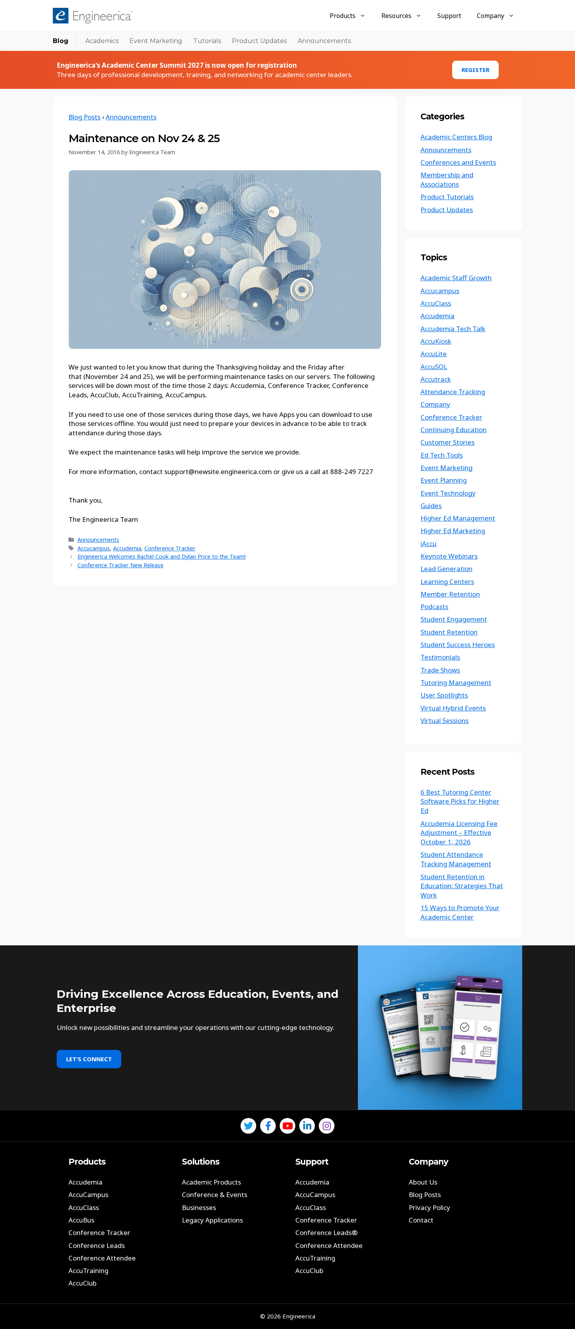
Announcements (324, 41)
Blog (60, 41)
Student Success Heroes (457, 644)
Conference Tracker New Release (120, 565)
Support (449, 15)
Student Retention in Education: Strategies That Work (461, 886)
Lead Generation (446, 568)
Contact (421, 1219)
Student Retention (449, 632)
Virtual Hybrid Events (453, 707)
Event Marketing (155, 41)
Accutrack (435, 379)
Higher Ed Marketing (452, 530)
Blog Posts (84, 116)
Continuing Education (453, 429)
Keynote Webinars (449, 556)
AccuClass (435, 303)
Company (490, 15)
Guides (431, 505)
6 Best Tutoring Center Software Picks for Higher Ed (460, 801)
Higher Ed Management (457, 518)
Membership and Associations (446, 179)
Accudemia (127, 548)
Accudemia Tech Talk (452, 328)
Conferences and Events (458, 162)
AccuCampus (88, 1194)
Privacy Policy (429, 1207)
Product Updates (259, 41)
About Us (423, 1182)
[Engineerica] (93, 15)
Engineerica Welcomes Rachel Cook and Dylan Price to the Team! (161, 556)
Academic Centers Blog (456, 136)
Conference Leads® (326, 1232)
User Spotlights (444, 695)
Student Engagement (453, 619)
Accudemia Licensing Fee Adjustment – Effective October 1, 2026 (459, 833)
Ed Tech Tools (441, 455)
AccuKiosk (435, 341)
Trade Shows (440, 669)
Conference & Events (214, 1194)
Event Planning (443, 480)
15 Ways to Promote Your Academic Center (460, 912)
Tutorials (207, 41)
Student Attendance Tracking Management (455, 859)
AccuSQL (433, 366)
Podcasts (434, 606)
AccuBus (81, 1219)
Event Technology (448, 493)
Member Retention (450, 594)
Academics (102, 41)
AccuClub (82, 1283)
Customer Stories (447, 442)
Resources (396, 15)
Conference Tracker (170, 548)
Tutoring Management (455, 682)
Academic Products (211, 1182)
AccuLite (433, 353)
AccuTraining (88, 1270)
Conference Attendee (102, 1257)
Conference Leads (96, 1245)
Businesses (199, 1207)
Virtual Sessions (444, 720)
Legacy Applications (212, 1219)
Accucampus (93, 548)
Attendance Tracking (452, 391)
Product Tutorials (447, 196)
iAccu (428, 543)
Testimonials (440, 657)
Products (343, 15)
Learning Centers (447, 581)
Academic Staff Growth (456, 277)
